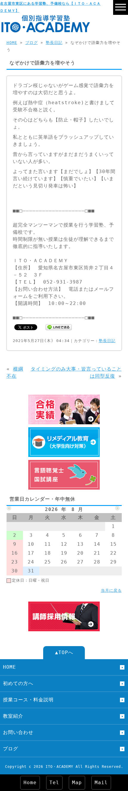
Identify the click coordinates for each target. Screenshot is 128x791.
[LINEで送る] (59, 327)
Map (77, 782)
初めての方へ (18, 683)
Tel (54, 782)
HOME (12, 42)
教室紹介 (13, 716)
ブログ (31, 42)
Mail (101, 782)
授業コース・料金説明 (28, 700)
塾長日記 (54, 42)
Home (30, 782)
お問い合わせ (18, 732)
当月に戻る (111, 590)
